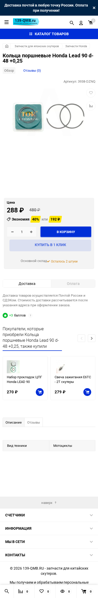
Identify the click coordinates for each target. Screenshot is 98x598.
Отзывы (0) (32, 70)
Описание (13, 422)
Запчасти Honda (76, 46)
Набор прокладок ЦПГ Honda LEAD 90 (24, 379)
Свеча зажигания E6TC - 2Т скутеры (73, 379)
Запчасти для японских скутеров (37, 46)
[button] (91, 338)
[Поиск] (72, 22)
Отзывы (33, 422)
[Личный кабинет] (81, 22)
